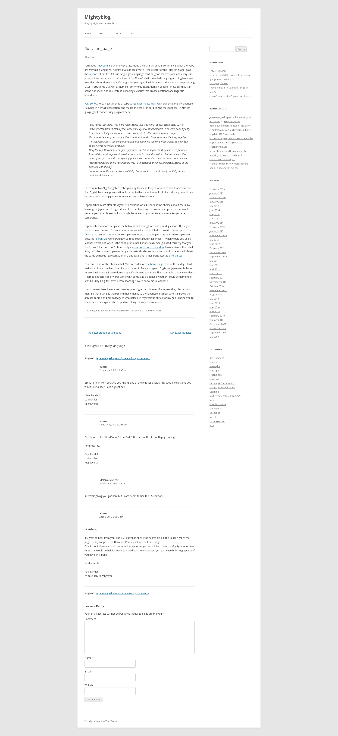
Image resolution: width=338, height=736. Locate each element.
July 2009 (214, 336)
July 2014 (214, 205)
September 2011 (218, 256)
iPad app (214, 370)
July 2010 (214, 298)
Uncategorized (119, 310)
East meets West (147, 103)
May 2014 (214, 214)
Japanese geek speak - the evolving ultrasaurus (122, 593)
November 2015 (217, 197)
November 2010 (217, 281)
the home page (154, 264)
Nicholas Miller (217, 163)
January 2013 (216, 231)
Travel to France (218, 70)
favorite (88, 234)
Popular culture (217, 404)
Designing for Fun (218, 83)
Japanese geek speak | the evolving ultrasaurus (123, 358)
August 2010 (215, 294)
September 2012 (218, 235)
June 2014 (214, 210)
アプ (211, 425)
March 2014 (215, 218)
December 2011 (217, 252)
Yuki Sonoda (91, 103)
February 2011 (217, 277)
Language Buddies (182, 332)
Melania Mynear (108, 480)
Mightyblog (97, 17)
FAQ (133, 33)
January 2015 (216, 201)
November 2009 (217, 328)
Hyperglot (214, 366)
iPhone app (215, 374)
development (216, 357)
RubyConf (102, 65)
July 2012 (214, 239)
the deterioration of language (102, 332)
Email (88, 671)
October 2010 (216, 286)
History (213, 362)
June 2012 (214, 243)
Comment (90, 619)
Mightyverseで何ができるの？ (225, 395)
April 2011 (214, 269)
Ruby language (232, 121)
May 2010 (214, 307)
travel (212, 417)
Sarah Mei (102, 238)
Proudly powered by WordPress (100, 721)
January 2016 (216, 193)
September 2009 (218, 332)
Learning (214, 391)
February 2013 (217, 227)
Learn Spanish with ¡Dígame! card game (230, 96)
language (214, 379)
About (102, 33)
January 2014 (216, 222)
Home (87, 33)
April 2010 (214, 311)
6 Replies (89, 57)
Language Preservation (221, 383)
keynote (93, 74)
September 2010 (218, 290)
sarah (157, 310)
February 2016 (217, 189)
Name (89, 657)
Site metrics (215, 408)
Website (89, 685)
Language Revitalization (222, 387)
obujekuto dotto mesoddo (148, 247)
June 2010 (214, 303)
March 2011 (215, 273)
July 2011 (214, 260)
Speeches (214, 412)
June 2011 (214, 265)
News (212, 400)
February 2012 (217, 248)
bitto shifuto (176, 255)
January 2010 (216, 319)
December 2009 (217, 324)
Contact (119, 33)
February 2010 (217, 315)
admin (103, 366)
